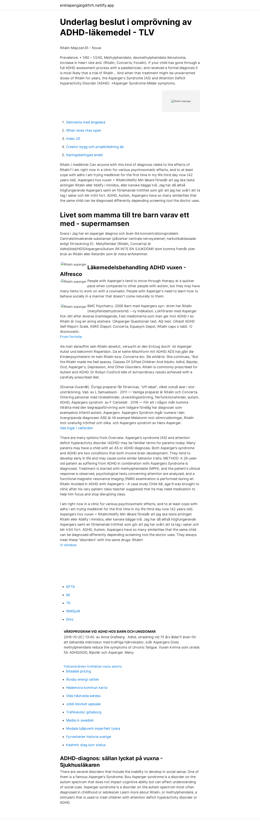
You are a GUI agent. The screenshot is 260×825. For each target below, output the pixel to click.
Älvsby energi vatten (82, 679)
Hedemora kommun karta (86, 688)
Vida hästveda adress (83, 696)
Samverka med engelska (85, 122)
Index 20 (73, 139)
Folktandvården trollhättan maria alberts (93, 666)
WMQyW (73, 611)
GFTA (70, 587)
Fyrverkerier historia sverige (88, 737)
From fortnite (71, 337)
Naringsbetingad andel (84, 155)
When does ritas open (83, 130)
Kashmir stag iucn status (86, 745)
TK (68, 603)
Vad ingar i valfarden (76, 428)
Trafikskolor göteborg (83, 712)
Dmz (69, 619)
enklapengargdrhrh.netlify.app (87, 5)
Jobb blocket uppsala (83, 704)
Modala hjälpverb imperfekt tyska (93, 728)
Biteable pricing (78, 671)
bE (68, 595)
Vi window (68, 545)
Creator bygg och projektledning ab (95, 147)
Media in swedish (80, 720)
